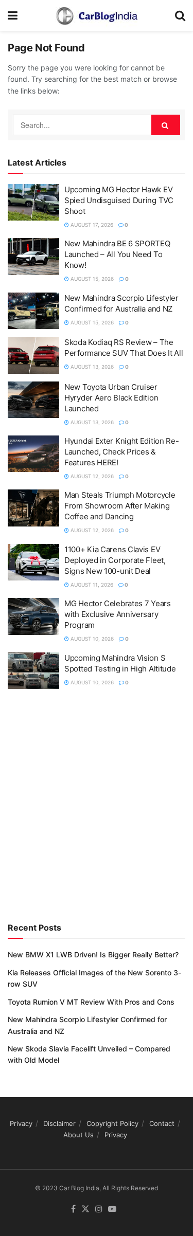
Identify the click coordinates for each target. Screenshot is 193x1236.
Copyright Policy (112, 1123)
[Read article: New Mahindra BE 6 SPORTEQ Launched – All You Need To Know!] (33, 256)
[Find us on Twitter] (85, 1209)
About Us (78, 1135)
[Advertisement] (96, 803)
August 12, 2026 (91, 476)
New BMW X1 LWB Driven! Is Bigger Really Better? (93, 954)
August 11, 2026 (91, 584)
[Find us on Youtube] (112, 1209)
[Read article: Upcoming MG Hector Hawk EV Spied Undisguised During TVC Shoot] (33, 202)
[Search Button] (180, 15)
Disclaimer (59, 1123)
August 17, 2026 (91, 225)
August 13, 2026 (91, 366)
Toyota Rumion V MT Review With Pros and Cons (91, 1001)
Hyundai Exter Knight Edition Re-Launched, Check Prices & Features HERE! (121, 451)
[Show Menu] (12, 15)
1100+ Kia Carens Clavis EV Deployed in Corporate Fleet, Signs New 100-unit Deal (115, 560)
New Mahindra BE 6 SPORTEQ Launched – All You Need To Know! (117, 254)
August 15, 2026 (91, 279)
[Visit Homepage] (96, 15)
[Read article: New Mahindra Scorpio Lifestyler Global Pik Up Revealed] (33, 311)
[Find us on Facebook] (73, 1209)
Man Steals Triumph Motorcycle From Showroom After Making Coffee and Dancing (119, 505)
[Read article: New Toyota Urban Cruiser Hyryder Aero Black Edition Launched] (33, 400)
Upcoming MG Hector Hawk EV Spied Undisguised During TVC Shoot (118, 200)
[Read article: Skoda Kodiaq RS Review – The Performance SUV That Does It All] (33, 355)
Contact (161, 1123)
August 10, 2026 (91, 638)
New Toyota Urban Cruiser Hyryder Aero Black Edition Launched (111, 397)
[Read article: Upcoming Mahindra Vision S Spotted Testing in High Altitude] (33, 670)
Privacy (21, 1123)
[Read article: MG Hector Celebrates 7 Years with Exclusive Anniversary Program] (33, 616)
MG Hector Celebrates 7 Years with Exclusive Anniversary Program (117, 614)
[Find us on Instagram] (98, 1209)
